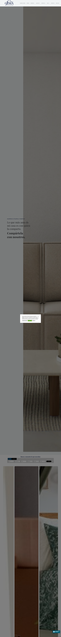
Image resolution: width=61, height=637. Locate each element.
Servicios (43, 3)
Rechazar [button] (34, 320)
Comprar (32, 3)
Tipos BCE (57, 3)
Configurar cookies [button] (24, 320)
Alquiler (37, 3)
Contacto (52, 3)
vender (28, 3)
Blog (48, 3)
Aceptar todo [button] (29, 320)
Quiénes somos (22, 3)
